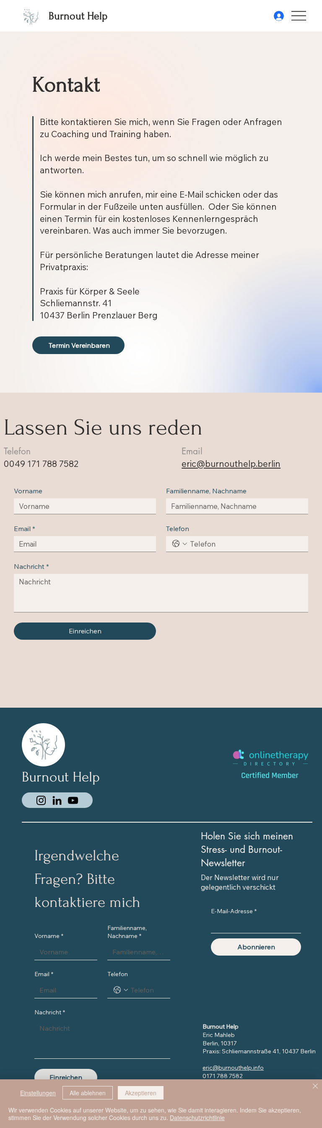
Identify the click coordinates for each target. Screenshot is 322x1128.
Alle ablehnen (88, 1093)
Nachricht (31, 566)
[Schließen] (315, 1087)
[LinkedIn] (57, 800)
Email (24, 528)
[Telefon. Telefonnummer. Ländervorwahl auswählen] (179, 544)
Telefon (177, 528)
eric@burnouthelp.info (233, 1067)
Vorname (28, 491)
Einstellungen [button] (38, 1093)
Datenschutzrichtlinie (197, 1117)
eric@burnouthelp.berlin (231, 463)
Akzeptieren (140, 1093)
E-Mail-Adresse (234, 911)
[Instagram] (41, 800)
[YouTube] (73, 800)
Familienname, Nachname (206, 491)
